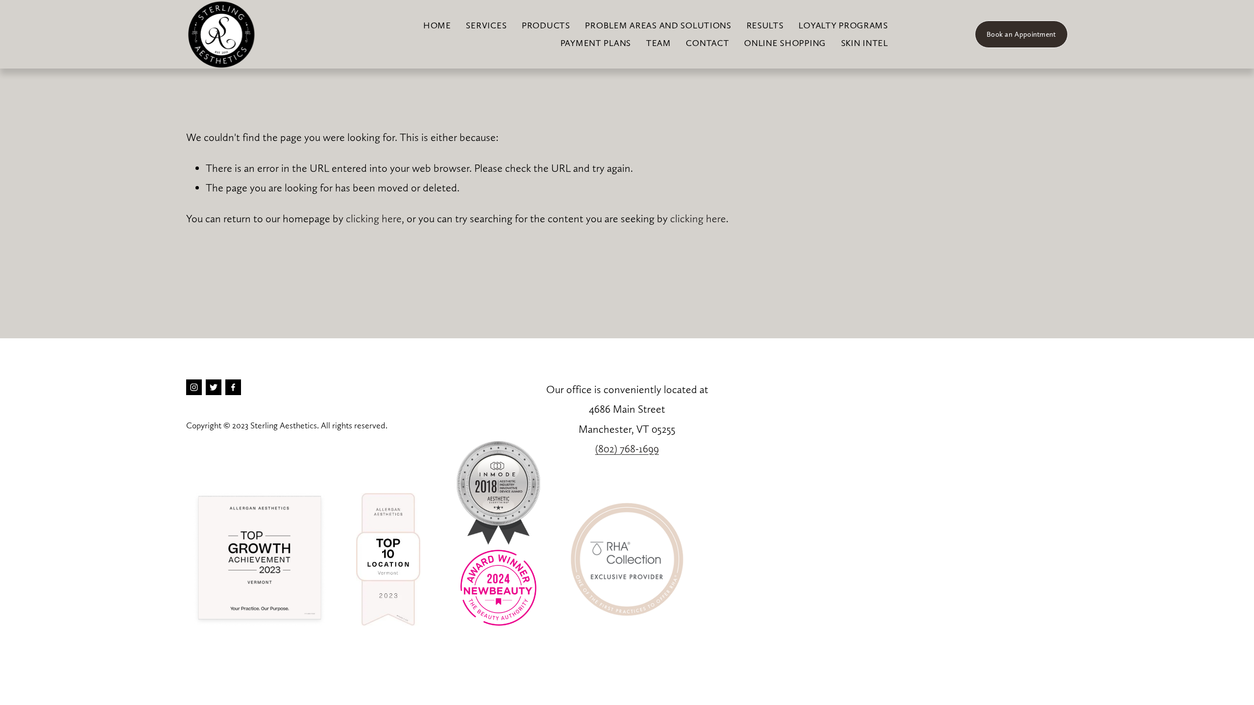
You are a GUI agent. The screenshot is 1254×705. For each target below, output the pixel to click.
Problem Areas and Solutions (658, 25)
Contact (707, 43)
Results (765, 25)
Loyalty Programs (843, 25)
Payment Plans (595, 43)
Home (437, 25)
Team (658, 43)
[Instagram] (194, 387)
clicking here (374, 218)
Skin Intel (864, 43)
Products (546, 25)
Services (486, 25)
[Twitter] (213, 387)
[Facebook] (233, 387)
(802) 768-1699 (627, 448)
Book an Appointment (1021, 34)
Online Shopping (785, 43)
